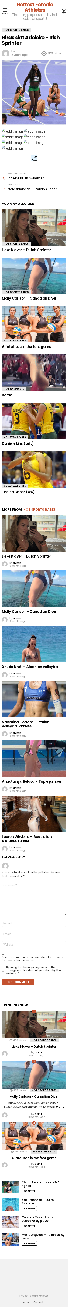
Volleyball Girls (15, 340)
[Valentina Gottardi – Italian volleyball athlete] (34, 699)
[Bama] (34, 372)
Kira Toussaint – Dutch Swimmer (38, 1201)
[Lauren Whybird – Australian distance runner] (34, 814)
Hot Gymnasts (14, 389)
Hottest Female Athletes (34, 7)
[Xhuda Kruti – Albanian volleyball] (34, 644)
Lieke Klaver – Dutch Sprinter (26, 249)
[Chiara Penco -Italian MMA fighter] (10, 1187)
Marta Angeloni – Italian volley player (43, 1236)
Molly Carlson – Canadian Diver (29, 298)
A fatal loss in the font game (26, 346)
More (60, 1107)
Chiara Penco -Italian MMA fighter (40, 1184)
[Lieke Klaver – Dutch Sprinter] (34, 227)
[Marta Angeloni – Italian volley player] (10, 1239)
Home (25, 1302)
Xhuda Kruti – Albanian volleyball (30, 666)
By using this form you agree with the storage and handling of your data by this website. (33, 970)
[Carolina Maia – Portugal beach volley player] (10, 1222)
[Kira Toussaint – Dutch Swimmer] (10, 1204)
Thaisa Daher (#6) (18, 492)
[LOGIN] (64, 11)
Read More (29, 1190)
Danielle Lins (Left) (18, 443)
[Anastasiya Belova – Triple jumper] (34, 758)
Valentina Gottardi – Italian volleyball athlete (25, 724)
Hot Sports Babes (16, 243)
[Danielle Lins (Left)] (34, 421)
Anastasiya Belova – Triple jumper (31, 781)
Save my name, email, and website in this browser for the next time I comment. (32, 959)
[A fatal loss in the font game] (34, 324)
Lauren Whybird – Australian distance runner (27, 838)
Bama (7, 395)
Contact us (40, 1302)
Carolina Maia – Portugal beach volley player (39, 1219)
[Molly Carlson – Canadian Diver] (34, 276)
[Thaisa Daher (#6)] (34, 469)
